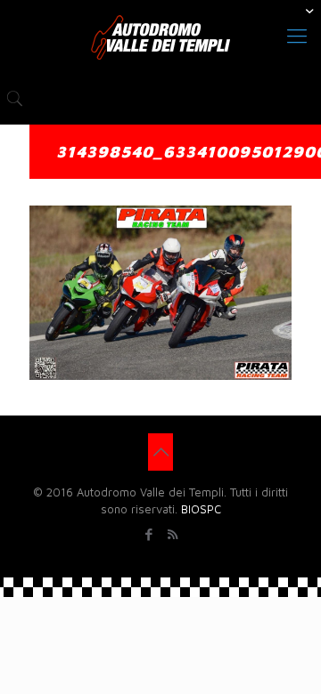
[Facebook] (148, 534)
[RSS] (172, 534)
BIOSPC (201, 509)
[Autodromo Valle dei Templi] (160, 35)
